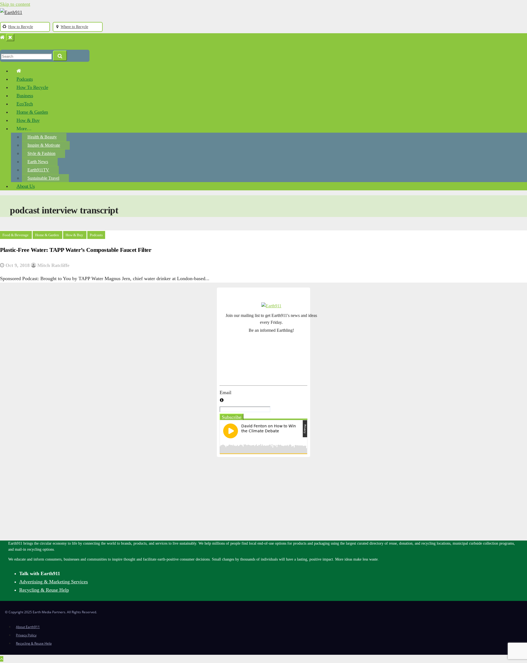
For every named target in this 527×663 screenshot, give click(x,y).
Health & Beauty (42, 137)
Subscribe (231, 417)
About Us (25, 186)
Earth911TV (38, 170)
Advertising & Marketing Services (53, 581)
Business (24, 95)
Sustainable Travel (43, 178)
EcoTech (24, 104)
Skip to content (15, 4)
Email (225, 392)
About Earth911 (28, 627)
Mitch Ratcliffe (52, 265)
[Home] (2, 37)
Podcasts (24, 79)
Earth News (37, 161)
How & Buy (28, 120)
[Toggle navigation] (10, 37)
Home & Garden (32, 112)
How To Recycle (32, 87)
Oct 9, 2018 (17, 265)
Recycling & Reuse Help (44, 590)
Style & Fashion (41, 153)
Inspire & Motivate (43, 145)
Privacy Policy (26, 635)
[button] (2, 45)
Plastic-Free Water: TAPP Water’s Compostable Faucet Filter (75, 249)
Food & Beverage (15, 235)
